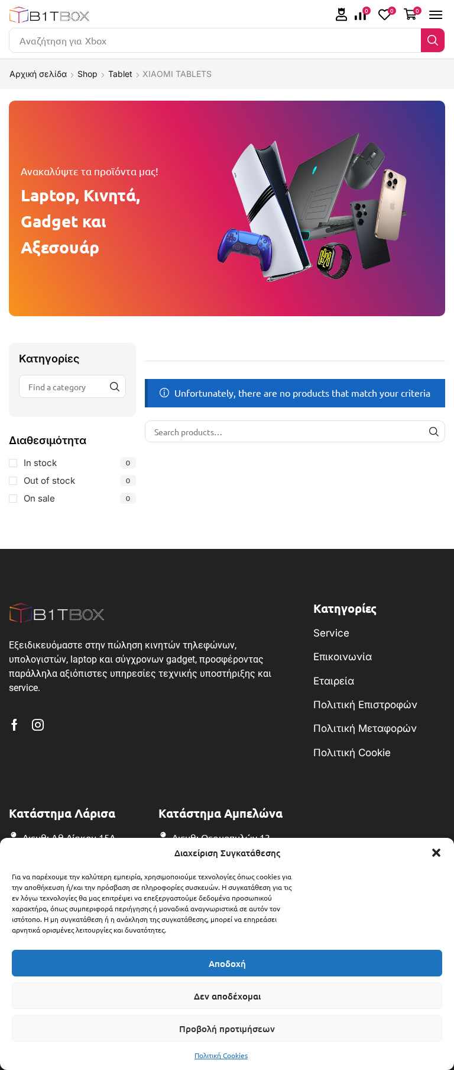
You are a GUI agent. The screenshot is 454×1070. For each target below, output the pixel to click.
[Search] (433, 40)
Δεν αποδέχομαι (227, 996)
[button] (436, 853)
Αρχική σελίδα (38, 74)
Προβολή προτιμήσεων (227, 1028)
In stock (77, 462)
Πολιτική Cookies (221, 1055)
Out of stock (77, 480)
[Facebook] (14, 725)
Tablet (120, 74)
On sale (77, 498)
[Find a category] (114, 386)
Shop (87, 74)
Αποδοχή (227, 963)
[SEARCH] (434, 431)
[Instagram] (38, 725)
